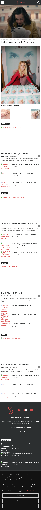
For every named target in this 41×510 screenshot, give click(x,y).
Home (2, 39)
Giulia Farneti (4, 156)
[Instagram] (21, 431)
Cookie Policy (31, 491)
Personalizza (20, 501)
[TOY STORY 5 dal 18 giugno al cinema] (5, 236)
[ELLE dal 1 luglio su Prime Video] (5, 176)
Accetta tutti (20, 495)
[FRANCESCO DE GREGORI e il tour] (5, 326)
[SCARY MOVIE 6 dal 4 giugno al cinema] (5, 255)
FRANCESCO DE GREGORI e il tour (22, 324)
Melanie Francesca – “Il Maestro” (12, 39)
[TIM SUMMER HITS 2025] (20, 278)
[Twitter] (24, 431)
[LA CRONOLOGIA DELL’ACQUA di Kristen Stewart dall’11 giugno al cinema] (5, 248)
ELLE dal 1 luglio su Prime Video (22, 173)
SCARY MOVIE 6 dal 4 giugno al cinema (24, 252)
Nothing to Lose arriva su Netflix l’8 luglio (25, 164)
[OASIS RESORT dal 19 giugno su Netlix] (5, 185)
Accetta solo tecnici (20, 506)
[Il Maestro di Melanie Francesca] (20, 75)
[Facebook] (17, 431)
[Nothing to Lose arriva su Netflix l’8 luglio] (5, 166)
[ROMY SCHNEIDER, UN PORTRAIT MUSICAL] (5, 318)
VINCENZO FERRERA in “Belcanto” (22, 305)
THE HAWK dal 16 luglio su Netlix (15, 153)
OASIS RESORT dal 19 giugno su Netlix (24, 182)
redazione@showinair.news (23, 427)
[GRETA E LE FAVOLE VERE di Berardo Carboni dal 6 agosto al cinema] (5, 448)
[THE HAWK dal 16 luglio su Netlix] (20, 139)
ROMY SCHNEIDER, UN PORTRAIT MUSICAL (25, 315)
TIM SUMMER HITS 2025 (11, 293)
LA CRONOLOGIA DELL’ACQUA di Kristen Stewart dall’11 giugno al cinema (25, 244)
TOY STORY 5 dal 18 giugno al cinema (24, 234)
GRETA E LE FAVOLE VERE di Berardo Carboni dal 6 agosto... (23, 445)
